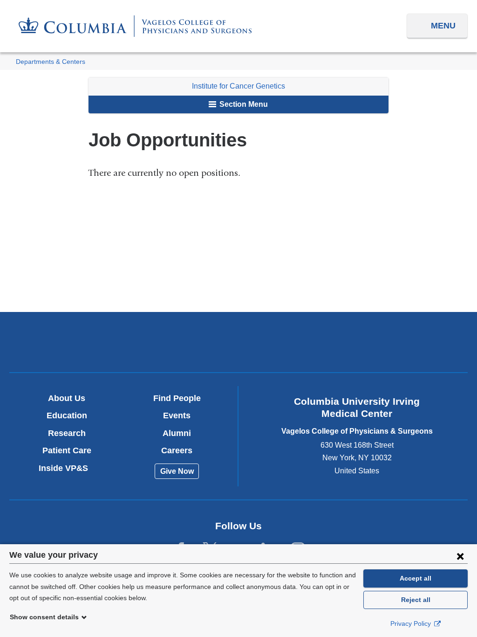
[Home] (135, 26)
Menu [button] (443, 25)
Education (67, 415)
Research (67, 433)
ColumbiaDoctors (389, 341)
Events (177, 415)
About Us (66, 398)
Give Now (177, 471)
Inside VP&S (67, 468)
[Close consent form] (460, 555)
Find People (177, 398)
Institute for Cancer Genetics (238, 86)
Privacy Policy (411, 623)
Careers (176, 450)
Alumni (177, 433)
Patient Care (66, 450)
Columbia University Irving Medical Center (88, 341)
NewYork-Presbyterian (238, 345)
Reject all (415, 599)
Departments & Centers (50, 61)
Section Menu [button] (243, 104)
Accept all (415, 578)
